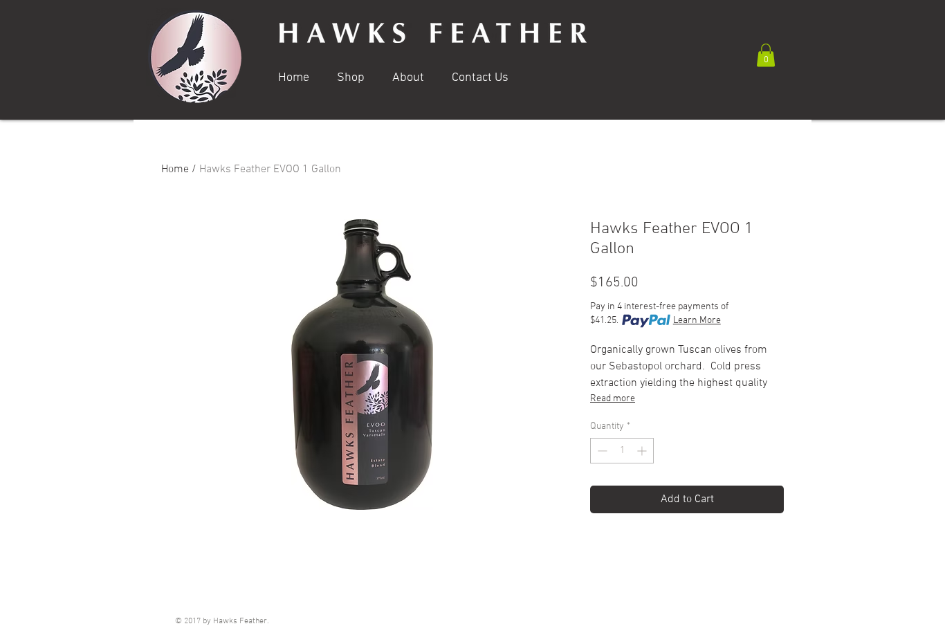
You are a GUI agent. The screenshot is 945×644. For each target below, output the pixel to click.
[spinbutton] (621, 451)
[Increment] (643, 451)
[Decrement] (600, 451)
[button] (766, 55)
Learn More (697, 320)
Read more (612, 399)
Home (175, 169)
